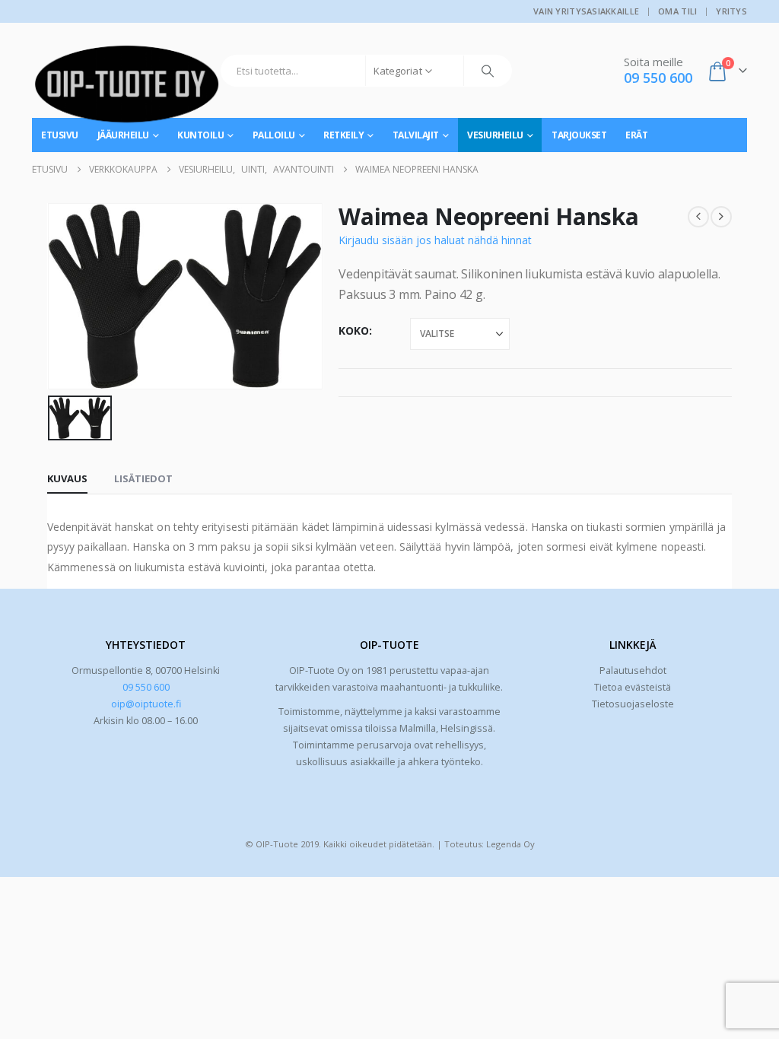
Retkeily (343, 135)
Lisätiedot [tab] (143, 478)
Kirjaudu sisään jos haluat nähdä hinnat (435, 240)
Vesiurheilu (495, 135)
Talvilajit (416, 135)
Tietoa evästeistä (632, 687)
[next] (721, 216)
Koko (354, 330)
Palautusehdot (632, 670)
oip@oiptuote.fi (146, 703)
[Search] (487, 71)
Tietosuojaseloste (633, 703)
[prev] (698, 216)
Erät (636, 135)
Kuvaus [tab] (67, 478)
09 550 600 (146, 687)
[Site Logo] (127, 90)
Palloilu (274, 135)
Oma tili (677, 11)
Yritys (731, 11)
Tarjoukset (579, 135)
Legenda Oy (510, 844)
